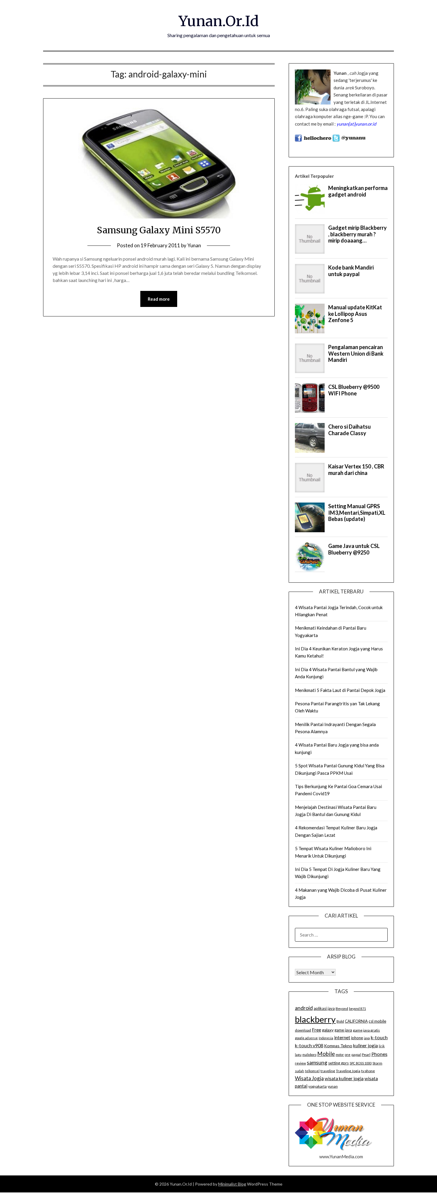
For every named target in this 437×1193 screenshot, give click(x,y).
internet (342, 1037)
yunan (333, 1086)
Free (316, 1029)
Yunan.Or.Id (219, 21)
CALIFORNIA (356, 1021)
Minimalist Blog (232, 1183)
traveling (327, 1071)
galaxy (328, 1029)
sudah (299, 1071)
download (303, 1030)
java (367, 1038)
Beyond (342, 1008)
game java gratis (366, 1030)
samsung (317, 1062)
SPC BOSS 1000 (361, 1063)
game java (343, 1030)
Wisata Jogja (309, 1078)
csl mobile (377, 1021)
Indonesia (326, 1038)
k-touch (379, 1037)
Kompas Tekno (338, 1045)
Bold (340, 1021)
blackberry (315, 1019)
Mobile (326, 1054)
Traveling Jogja (348, 1071)
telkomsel (312, 1071)
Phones (379, 1054)
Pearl (366, 1054)
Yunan (194, 245)
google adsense (306, 1038)
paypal (356, 1054)
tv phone (368, 1071)
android (304, 1008)
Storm (377, 1063)
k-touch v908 (309, 1045)
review (300, 1063)
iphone (357, 1037)
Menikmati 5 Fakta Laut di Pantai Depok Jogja (340, 690)
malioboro (309, 1054)
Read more (159, 299)
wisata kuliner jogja (344, 1078)
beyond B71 (357, 1008)
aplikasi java (324, 1008)
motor (340, 1054)
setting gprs (338, 1063)
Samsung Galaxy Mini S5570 (159, 230)
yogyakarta (317, 1086)
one (347, 1054)
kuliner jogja (365, 1045)
